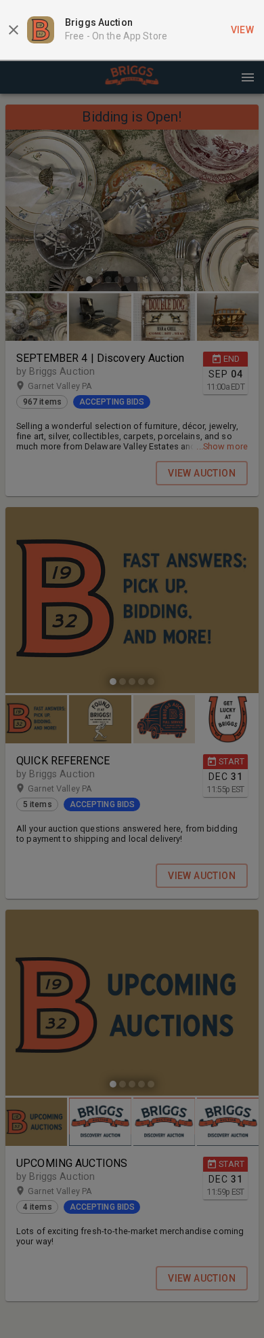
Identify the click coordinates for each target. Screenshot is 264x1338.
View (243, 29)
